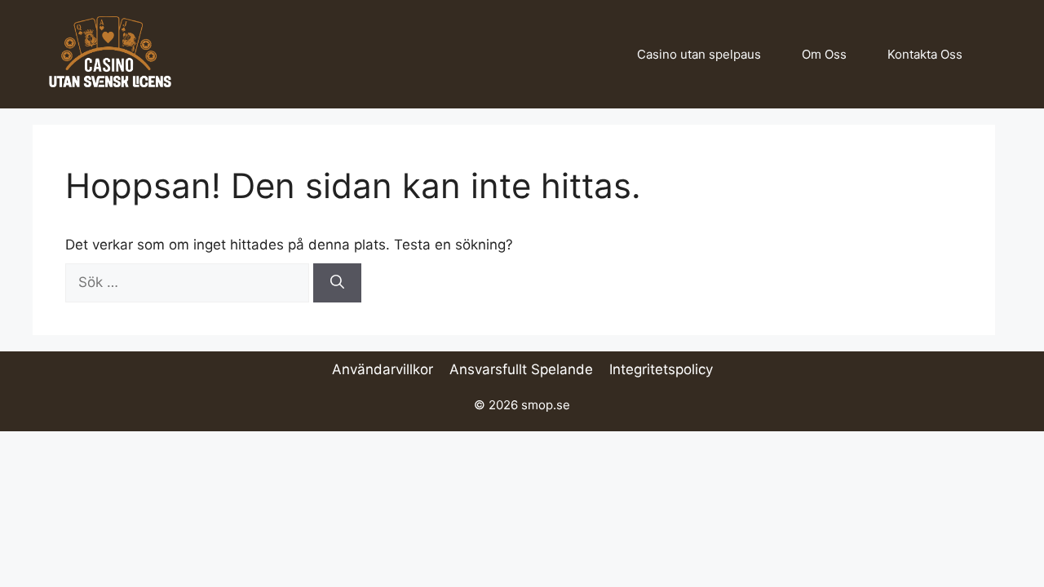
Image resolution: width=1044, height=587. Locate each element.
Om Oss (824, 54)
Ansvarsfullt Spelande (521, 369)
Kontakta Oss (924, 54)
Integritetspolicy (661, 369)
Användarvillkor (382, 369)
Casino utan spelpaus (699, 54)
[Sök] (337, 282)
